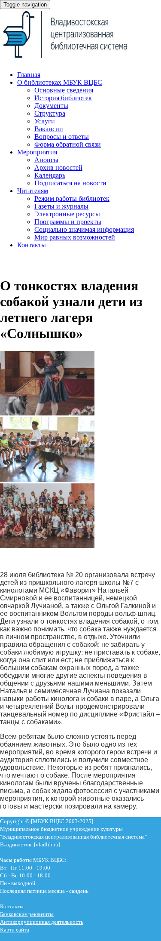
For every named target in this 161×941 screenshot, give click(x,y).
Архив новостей (58, 167)
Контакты (31, 245)
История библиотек (63, 97)
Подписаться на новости (70, 183)
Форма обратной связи (67, 144)
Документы (51, 105)
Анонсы (46, 159)
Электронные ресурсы (67, 214)
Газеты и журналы (61, 206)
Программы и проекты (67, 221)
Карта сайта (14, 929)
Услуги (44, 121)
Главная (28, 74)
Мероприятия (37, 152)
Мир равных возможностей (74, 237)
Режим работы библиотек (71, 198)
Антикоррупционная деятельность (41, 922)
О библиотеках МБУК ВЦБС (59, 82)
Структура (49, 113)
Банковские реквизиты (27, 914)
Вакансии (48, 128)
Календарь (49, 175)
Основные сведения (63, 90)
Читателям (32, 190)
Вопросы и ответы (61, 136)
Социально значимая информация (84, 229)
